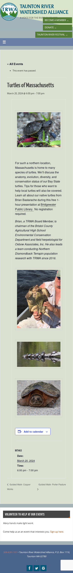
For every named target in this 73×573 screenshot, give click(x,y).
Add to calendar (33, 431)
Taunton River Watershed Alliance (44, 9)
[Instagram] (43, 568)
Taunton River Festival (52, 34)
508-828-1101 (10, 552)
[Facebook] (30, 568)
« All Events (15, 64)
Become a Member (57, 20)
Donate (51, 27)
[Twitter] (36, 568)
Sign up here (56, 531)
